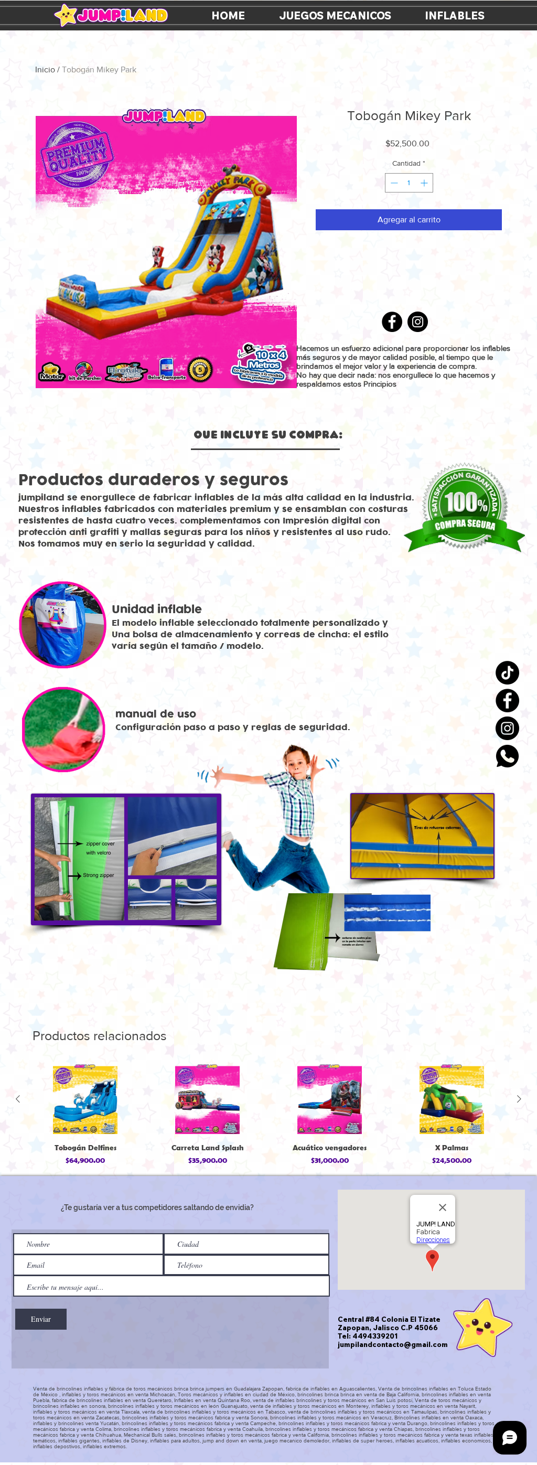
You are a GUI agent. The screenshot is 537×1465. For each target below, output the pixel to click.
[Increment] (425, 183)
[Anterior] (18, 1099)
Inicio (45, 69)
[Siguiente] (519, 1099)
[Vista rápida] (85, 1099)
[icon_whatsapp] (507, 756)
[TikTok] (507, 673)
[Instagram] (507, 728)
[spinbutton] (409, 183)
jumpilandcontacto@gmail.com (393, 1344)
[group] (268, 1116)
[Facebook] (507, 700)
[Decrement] (393, 183)
